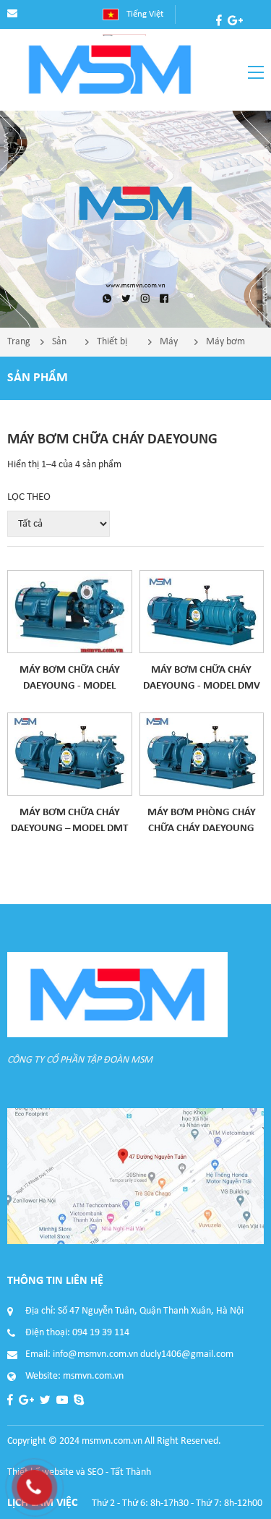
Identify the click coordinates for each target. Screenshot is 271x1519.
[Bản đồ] (135, 1176)
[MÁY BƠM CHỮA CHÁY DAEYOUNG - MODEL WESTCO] (70, 611)
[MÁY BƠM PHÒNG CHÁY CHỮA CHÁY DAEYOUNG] (202, 754)
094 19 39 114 (100, 1332)
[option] (135, 219)
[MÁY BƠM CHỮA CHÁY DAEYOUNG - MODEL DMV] (202, 611)
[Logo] (109, 69)
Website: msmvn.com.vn (74, 1376)
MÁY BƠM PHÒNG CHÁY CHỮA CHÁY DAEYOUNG (201, 820)
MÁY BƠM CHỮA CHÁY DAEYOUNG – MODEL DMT (69, 820)
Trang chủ (18, 346)
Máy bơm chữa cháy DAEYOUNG (230, 346)
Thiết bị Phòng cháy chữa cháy (112, 346)
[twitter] (221, 37)
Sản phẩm (63, 346)
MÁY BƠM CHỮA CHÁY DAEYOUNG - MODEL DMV (201, 678)
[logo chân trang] (117, 995)
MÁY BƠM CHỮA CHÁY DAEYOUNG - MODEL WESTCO (70, 679)
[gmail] (235, 20)
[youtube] (238, 37)
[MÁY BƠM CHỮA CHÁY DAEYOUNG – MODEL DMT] (70, 754)
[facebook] (219, 20)
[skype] (255, 37)
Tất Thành (131, 1472)
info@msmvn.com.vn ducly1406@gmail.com (143, 1354)
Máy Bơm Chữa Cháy (170, 346)
